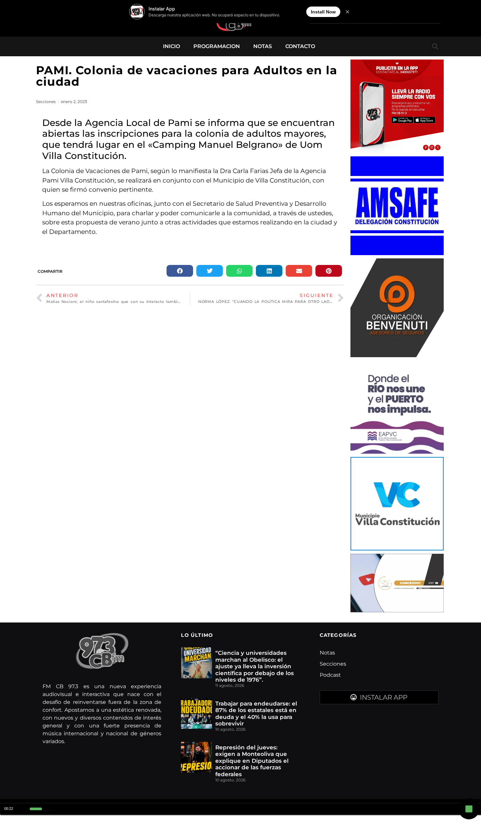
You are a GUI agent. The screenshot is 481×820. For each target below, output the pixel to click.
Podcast (330, 675)
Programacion (216, 46)
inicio (171, 46)
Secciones (46, 101)
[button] (435, 46)
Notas (262, 46)
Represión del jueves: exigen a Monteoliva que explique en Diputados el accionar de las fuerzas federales (252, 760)
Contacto (300, 46)
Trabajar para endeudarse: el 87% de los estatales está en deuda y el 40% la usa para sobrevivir (256, 713)
